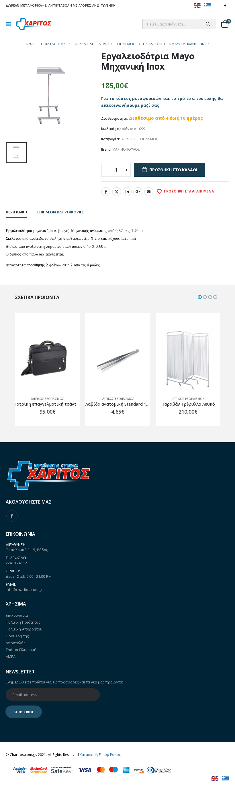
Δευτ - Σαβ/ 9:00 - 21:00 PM (29, 576)
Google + (137, 191)
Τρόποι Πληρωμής (22, 649)
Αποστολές (15, 642)
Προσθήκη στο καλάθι (173, 169)
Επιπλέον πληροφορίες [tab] (61, 212)
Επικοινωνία (17, 615)
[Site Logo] (33, 24)
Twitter (116, 191)
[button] (10, 24)
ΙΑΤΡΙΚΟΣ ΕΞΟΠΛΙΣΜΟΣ (139, 139)
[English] (197, 5)
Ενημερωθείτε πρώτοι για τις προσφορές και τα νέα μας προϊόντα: (64, 682)
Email (148, 191)
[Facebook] (225, 5)
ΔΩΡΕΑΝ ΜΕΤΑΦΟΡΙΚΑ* (25, 5)
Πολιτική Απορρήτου (24, 629)
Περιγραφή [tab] (16, 212)
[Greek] (207, 5)
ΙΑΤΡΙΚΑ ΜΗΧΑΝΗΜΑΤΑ (171, 399)
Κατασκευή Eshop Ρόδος (100, 754)
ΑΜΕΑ (10, 656)
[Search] (208, 24)
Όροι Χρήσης (17, 635)
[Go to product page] (47, 359)
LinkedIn (127, 191)
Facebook (105, 191)
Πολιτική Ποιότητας (23, 622)
